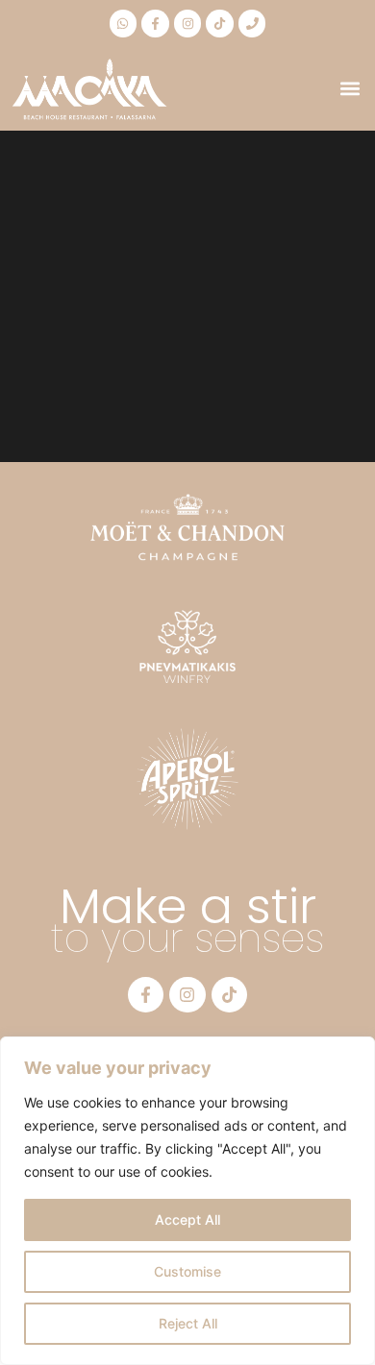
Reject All (188, 1323)
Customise (187, 1271)
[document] (187, 682)
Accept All (187, 1219)
